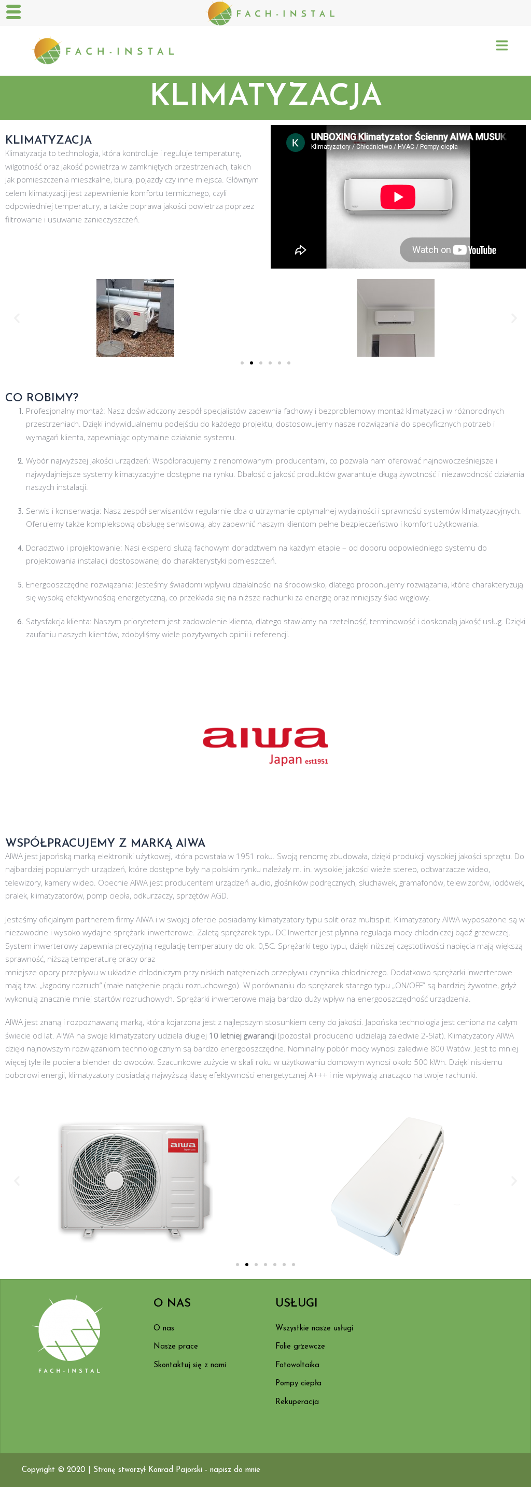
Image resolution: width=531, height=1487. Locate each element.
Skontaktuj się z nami (189, 1365)
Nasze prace (175, 1347)
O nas (163, 1328)
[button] (16, 317)
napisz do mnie (235, 1470)
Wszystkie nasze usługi (314, 1328)
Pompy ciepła (298, 1383)
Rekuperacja (297, 1402)
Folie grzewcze (300, 1347)
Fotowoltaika (297, 1365)
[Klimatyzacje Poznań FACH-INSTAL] (98, 50)
